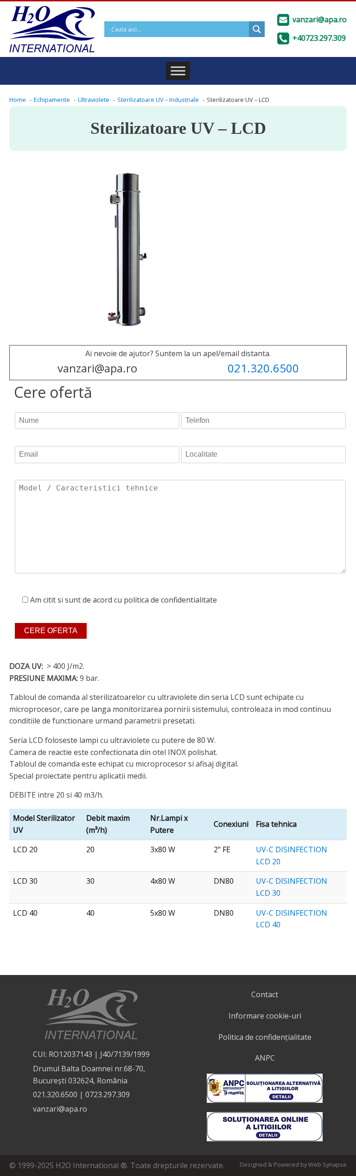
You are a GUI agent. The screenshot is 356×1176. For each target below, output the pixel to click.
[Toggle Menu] (178, 70)
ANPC (265, 1058)
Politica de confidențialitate (265, 1037)
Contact (264, 994)
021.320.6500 (263, 368)
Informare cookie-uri (265, 1016)
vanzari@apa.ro (60, 1109)
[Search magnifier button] (257, 29)
